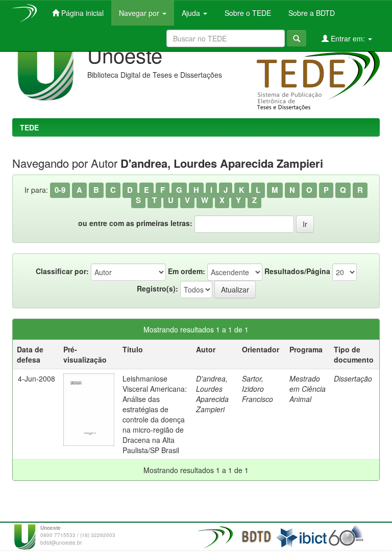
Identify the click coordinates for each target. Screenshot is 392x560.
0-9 (60, 189)
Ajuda (192, 13)
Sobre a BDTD (310, 13)
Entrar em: (348, 38)
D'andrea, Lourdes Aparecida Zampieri (212, 393)
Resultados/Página (297, 271)
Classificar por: (62, 271)
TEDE (29, 127)
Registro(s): (157, 288)
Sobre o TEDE (247, 13)
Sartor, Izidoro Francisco (257, 388)
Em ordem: (186, 271)
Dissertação (353, 378)
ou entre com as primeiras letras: (135, 223)
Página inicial (81, 13)
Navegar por (140, 13)
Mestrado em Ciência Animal (307, 388)
